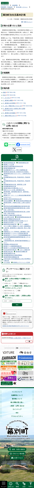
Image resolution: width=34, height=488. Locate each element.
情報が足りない (24, 283)
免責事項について (17, 395)
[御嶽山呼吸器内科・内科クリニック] (25, 368)
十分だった (7, 283)
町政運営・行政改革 (6, 7)
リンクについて (17, 392)
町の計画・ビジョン (22, 7)
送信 (17, 305)
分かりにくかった (9, 293)
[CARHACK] (8, 357)
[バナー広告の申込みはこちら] (8, 383)
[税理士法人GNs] (25, 378)
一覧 (29, 341)
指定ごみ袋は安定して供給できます (21, 338)
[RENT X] (25, 373)
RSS (17, 413)
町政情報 (14, 5)
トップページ (5, 5)
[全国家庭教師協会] (25, 357)
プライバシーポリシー (13, 463)
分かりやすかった (9, 290)
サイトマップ (17, 409)
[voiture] (8, 352)
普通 (15, 283)
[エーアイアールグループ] (8, 362)
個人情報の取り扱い (17, 402)
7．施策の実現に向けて (14, 115)
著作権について (17, 399)
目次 (9, 95)
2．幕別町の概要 (13, 100)
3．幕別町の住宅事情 (14, 103)
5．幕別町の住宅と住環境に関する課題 (14, 109)
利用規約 (23, 463)
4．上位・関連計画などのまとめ (17, 106)
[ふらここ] (25, 362)
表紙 (9, 92)
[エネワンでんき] (8, 368)
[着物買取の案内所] (8, 373)
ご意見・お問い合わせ (17, 406)
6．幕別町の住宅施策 (14, 113)
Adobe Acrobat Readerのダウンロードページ (15, 326)
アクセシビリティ (17, 416)
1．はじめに (11, 98)
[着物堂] (25, 352)
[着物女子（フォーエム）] (8, 378)
